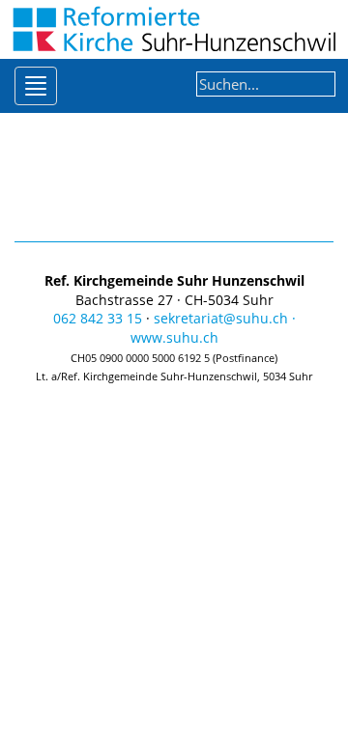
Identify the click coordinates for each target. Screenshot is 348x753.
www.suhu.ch (174, 337)
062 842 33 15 (97, 318)
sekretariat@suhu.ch (221, 318)
